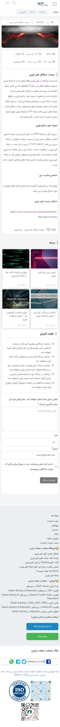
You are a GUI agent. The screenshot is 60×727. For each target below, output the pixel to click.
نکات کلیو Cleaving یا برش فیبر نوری (41, 562)
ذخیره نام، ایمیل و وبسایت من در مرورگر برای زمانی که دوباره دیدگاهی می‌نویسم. (29, 466)
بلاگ (56, 534)
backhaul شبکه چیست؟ (47, 571)
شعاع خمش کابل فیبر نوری (46, 553)
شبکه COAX (38, 134)
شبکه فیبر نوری (51, 575)
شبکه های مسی (50, 111)
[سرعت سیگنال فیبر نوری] (30, 36)
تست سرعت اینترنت (49, 543)
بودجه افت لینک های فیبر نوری (44, 558)
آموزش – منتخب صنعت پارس (42, 581)
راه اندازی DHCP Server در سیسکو (42, 586)
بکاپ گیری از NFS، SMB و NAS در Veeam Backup (34, 603)
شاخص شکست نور (48, 175)
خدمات (55, 530)
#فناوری (22, 12)
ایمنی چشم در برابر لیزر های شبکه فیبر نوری (39, 566)
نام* (56, 435)
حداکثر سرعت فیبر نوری (46, 201)
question (40, 22)
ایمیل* (55, 448)
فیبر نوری (18, 229)
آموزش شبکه (52, 538)
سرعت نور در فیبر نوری (46, 125)
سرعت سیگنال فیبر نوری (34, 229)
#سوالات (42, 12)
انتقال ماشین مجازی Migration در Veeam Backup (35, 611)
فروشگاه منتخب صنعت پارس (42, 548)
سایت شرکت (52, 521)
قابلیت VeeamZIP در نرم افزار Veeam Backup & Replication (30, 607)
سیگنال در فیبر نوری (39, 81)
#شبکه (32, 12)
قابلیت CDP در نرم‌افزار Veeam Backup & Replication (33, 590)
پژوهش (54, 525)
